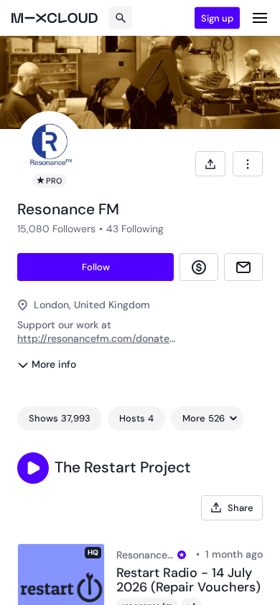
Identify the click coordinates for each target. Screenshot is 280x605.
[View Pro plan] (181, 555)
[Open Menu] (260, 18)
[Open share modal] (210, 163)
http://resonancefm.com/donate (93, 338)
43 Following (135, 228)
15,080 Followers (56, 228)
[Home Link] (54, 18)
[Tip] (198, 267)
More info (54, 364)
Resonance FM (144, 554)
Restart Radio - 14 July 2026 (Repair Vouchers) (188, 580)
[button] (33, 468)
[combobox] (248, 163)
